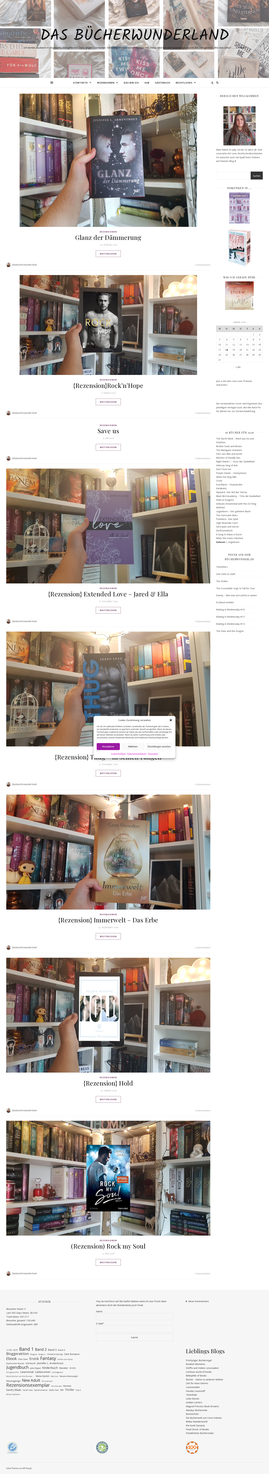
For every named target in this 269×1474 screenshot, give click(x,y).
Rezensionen (105, 82)
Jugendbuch (17, 1367)
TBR (62, 1390)
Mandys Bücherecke (196, 1410)
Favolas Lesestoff (195, 1391)
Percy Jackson (47, 1381)
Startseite (80, 82)
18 (226, 349)
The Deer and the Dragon (230, 631)
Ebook (11, 1359)
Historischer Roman (15, 1363)
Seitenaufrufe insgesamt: (19, 1324)
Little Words (192, 1398)
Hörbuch (31, 1363)
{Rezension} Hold (108, 1083)
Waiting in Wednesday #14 (230, 623)
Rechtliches (184, 82)
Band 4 (61, 1350)
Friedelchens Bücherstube (200, 1433)
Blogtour (42, 1354)
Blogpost (33, 1354)
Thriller (69, 1390)
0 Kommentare (202, 264)
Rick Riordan (56, 1386)
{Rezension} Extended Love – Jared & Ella (108, 594)
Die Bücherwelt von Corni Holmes (204, 1417)
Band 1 (26, 1349)
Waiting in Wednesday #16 (230, 609)
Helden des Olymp (65, 1359)
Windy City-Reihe (13, 1394)
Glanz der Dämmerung (108, 237)
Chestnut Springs (55, 1354)
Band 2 (41, 1349)
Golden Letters (194, 1402)
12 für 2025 (12, 1350)
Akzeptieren (108, 746)
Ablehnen (133, 746)
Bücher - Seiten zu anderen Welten (204, 1379)
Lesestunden (193, 1387)
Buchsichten (192, 1413)
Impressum (153, 754)
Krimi (73, 1367)
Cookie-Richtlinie (118, 754)
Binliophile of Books (196, 1375)
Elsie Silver (23, 1359)
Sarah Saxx (28, 1390)
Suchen (256, 175)
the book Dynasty (195, 1425)
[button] (170, 720)
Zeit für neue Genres (197, 1383)
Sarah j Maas (13, 1390)
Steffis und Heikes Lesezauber (202, 1367)
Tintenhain (191, 1394)
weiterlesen (108, 253)
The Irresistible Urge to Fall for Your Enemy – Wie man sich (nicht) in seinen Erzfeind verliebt (236, 595)
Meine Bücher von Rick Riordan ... (20, 1376)
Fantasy (48, 1358)
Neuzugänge (13, 1380)
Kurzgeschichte (12, 1372)
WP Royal (27, 1468)
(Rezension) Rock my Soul (108, 1246)
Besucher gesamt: (16, 1320)
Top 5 (78, 1390)
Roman (67, 1385)
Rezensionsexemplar (28, 1385)
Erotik (34, 1359)
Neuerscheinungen (69, 1376)
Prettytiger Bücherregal (199, 1360)
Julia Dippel (35, 1368)
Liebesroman (42, 1372)
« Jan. (238, 366)
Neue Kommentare (198, 1301)
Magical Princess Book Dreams (202, 1406)
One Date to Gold (225, 573)
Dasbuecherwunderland (24, 264)
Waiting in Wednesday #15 (230, 616)
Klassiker (63, 1367)
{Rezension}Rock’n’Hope (108, 385)
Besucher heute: (15, 1308)
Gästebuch (162, 82)
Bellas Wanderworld (196, 1421)
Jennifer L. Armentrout (50, 1363)
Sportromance (40, 1390)
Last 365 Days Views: (18, 1312)
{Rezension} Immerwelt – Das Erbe (108, 920)
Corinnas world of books (199, 1371)
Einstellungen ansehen (159, 746)
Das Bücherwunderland (134, 36)
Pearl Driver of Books (197, 1429)
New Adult (31, 1380)
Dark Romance (72, 1354)
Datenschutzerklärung (136, 754)
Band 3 (52, 1350)
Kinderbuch (50, 1368)
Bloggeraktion (17, 1354)
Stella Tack (54, 1390)
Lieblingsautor (57, 1372)
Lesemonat (27, 1372)
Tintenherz (222, 566)
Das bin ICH (131, 82)
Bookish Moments (195, 1364)
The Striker (222, 581)
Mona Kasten (42, 1376)
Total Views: (13, 1316)
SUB (146, 82)
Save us (108, 431)
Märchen (54, 1376)
